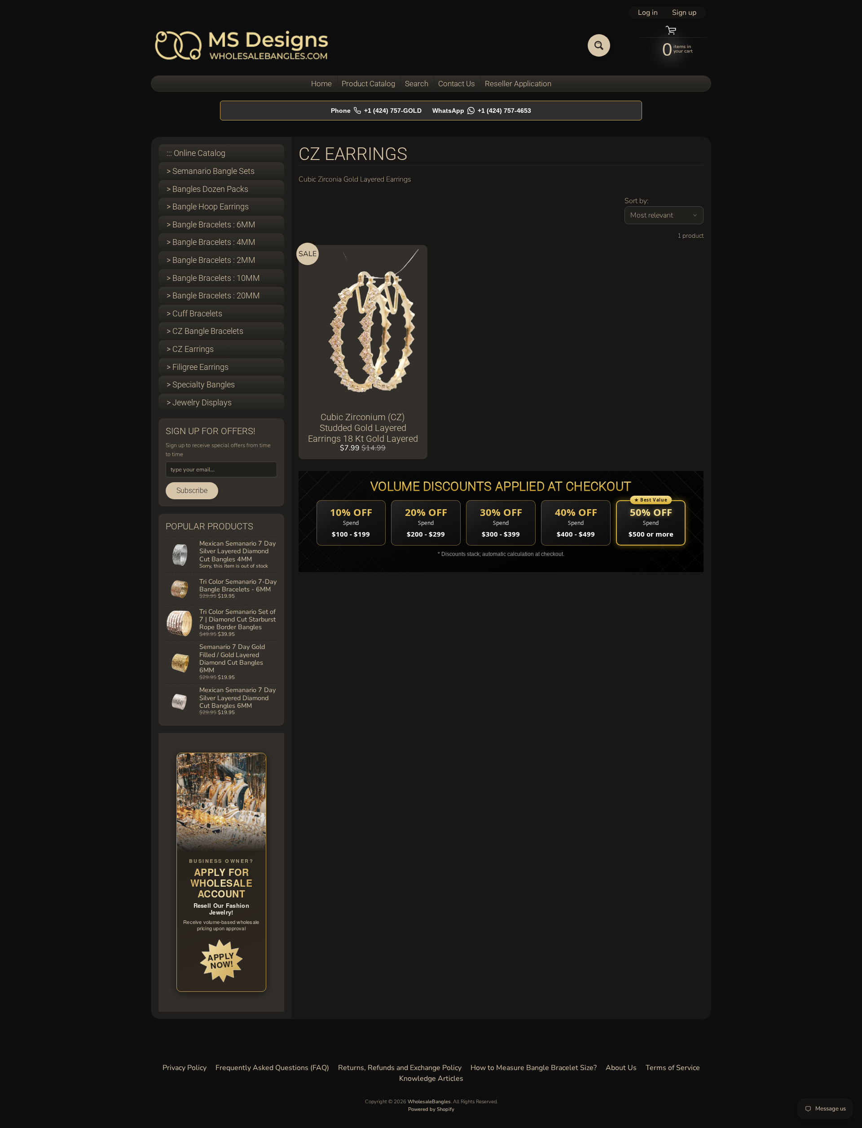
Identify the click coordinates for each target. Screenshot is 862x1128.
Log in (648, 12)
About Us (621, 1068)
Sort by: (636, 201)
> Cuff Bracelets (194, 313)
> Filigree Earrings (198, 367)
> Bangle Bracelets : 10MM (213, 278)
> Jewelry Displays (199, 402)
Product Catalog (368, 83)
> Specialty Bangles (201, 384)
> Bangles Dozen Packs (207, 189)
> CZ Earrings (190, 349)
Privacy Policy (185, 1068)
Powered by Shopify (431, 1109)
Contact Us (456, 83)
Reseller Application (518, 83)
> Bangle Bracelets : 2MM (211, 260)
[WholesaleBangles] (242, 45)
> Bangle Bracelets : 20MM (213, 295)
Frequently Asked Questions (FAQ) (272, 1068)
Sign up (684, 12)
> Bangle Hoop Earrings (208, 206)
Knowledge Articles (431, 1079)
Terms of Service (673, 1068)
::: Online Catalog (196, 153)
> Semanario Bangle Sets (211, 171)
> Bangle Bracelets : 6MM (211, 224)
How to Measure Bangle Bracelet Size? (534, 1068)
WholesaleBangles (429, 1101)
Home (321, 83)
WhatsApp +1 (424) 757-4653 (481, 110)
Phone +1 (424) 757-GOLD (376, 110)
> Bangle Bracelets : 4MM (211, 242)
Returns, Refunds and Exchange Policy (400, 1068)
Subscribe (191, 490)
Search (416, 83)
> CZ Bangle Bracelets (205, 331)
